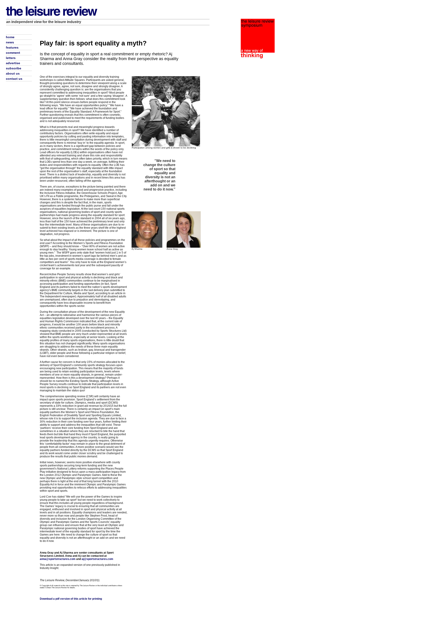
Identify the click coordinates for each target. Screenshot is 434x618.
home (10, 37)
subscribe (13, 68)
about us (13, 73)
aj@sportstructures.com (97, 559)
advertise (13, 63)
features (12, 47)
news (10, 42)
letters (11, 58)
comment (13, 52)
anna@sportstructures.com (57, 559)
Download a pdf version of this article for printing (71, 598)
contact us (14, 78)
